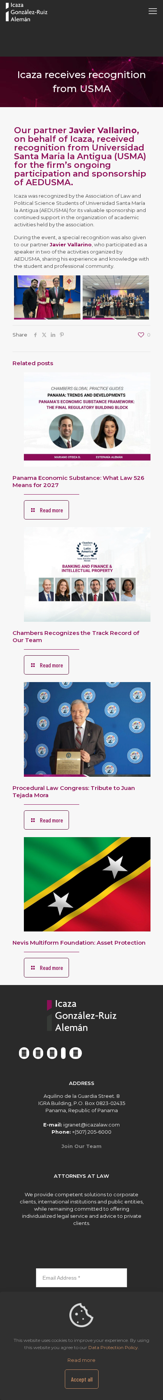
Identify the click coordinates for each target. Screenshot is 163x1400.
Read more (81, 1360)
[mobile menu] (152, 11)
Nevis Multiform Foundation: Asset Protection (79, 942)
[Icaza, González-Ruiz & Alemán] (27, 11)
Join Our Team (81, 1146)
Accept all (81, 1379)
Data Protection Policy (113, 1347)
